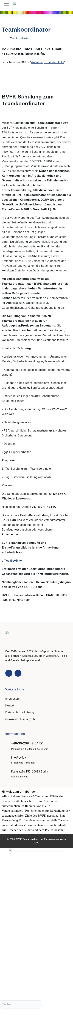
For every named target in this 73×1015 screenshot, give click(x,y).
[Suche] (0, 1013)
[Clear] (42, 1005)
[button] (66, 5)
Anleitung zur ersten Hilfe (47, 62)
